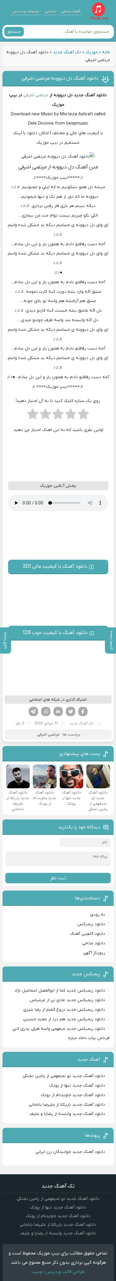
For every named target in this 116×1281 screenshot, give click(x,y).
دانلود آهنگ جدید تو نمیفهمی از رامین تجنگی (64, 1076)
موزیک (91, 52)
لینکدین (58, 711)
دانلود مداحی (93, 943)
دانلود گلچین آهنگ (87, 934)
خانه (106, 52)
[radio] (83, 416)
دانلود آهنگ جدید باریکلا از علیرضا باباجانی (67, 1105)
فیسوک (83, 711)
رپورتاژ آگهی (94, 953)
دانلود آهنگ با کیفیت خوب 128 (55, 633)
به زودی (97, 915)
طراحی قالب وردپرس (65, 1272)
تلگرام (33, 711)
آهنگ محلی (70, 11)
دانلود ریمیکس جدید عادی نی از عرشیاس (67, 1000)
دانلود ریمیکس (91, 924)
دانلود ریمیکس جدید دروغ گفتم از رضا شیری (64, 1010)
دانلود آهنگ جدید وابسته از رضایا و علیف (67, 1114)
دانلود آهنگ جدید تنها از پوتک (77, 1085)
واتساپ (45, 711)
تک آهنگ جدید (67, 52)
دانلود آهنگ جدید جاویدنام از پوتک (73, 1095)
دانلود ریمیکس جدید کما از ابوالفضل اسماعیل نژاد (60, 990)
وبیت (36, 1272)
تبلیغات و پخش (25, 11)
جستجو (14, 31)
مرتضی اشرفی (36, 95)
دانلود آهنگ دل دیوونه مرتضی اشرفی (59, 78)
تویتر (70, 711)
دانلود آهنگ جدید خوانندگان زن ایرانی (70, 1152)
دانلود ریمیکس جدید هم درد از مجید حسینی (64, 1019)
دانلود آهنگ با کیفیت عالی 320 (55, 566)
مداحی (50, 11)
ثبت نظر (58, 878)
